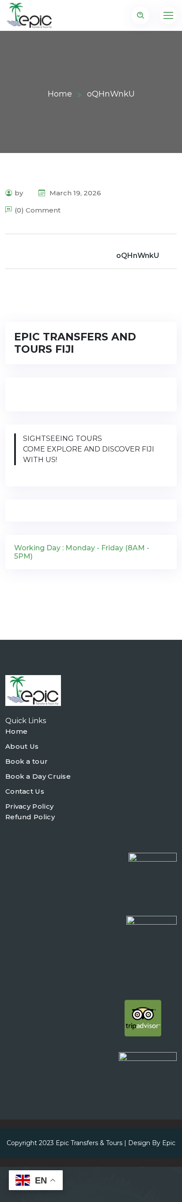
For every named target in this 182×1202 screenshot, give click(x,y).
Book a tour (26, 761)
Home (60, 94)
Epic (168, 1143)
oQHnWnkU (137, 255)
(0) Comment (38, 210)
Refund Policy (30, 817)
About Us (21, 746)
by (19, 193)
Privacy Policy (29, 806)
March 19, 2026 (74, 193)
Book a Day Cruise (38, 776)
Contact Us (24, 791)
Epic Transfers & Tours (89, 1143)
